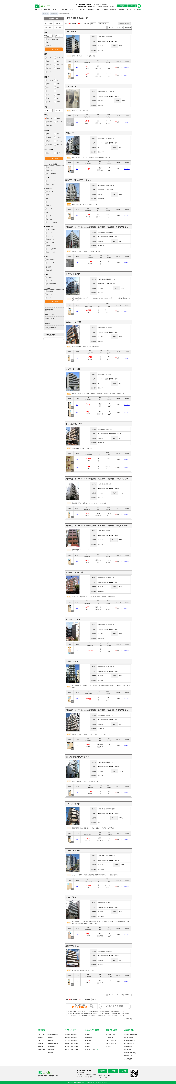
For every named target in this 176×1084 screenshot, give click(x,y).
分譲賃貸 (87, 1046)
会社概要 (121, 9)
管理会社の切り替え (130, 1052)
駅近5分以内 (88, 1040)
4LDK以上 (109, 1046)
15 (122, 27)
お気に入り (73, 9)
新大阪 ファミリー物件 (71, 1043)
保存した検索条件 (102, 9)
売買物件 (113, 9)
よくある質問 (128, 1059)
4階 (77, 67)
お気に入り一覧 (49, 319)
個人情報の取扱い (53, 1043)
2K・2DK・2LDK (111, 1040)
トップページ (41, 1034)
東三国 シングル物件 (71, 1037)
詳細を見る (127, 67)
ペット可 (87, 1034)
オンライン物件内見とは (131, 1034)
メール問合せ (132, 6)
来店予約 (122, 6)
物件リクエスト (49, 314)
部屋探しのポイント (130, 1040)
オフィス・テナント (133, 9)
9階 (77, 608)
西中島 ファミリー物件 (71, 1049)
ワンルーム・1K (111, 1034)
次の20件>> (128, 27)
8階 (77, 75)
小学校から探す (49, 27)
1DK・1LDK (110, 1037)
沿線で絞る (58, 23)
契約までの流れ (128, 1037)
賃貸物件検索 (49, 310)
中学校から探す (59, 27)
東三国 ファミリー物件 (71, 1046)
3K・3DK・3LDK (111, 1043)
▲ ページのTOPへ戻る (126, 1019)
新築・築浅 (88, 1037)
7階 (77, 216)
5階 (77, 358)
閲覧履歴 (82, 9)
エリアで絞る (48, 23)
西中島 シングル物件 (71, 1040)
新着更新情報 (41, 1049)
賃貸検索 (64, 9)
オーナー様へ (128, 1049)
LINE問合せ (51, 1049)
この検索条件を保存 (124, 23)
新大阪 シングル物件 (71, 1034)
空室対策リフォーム (130, 1056)
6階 (77, 262)
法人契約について (129, 1043)
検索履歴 (91, 9)
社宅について (128, 1046)
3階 (77, 169)
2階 (77, 122)
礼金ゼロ (87, 1043)
